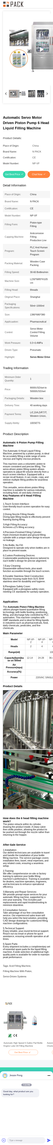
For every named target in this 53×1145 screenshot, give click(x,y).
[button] (7, 1025)
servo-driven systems (14, 976)
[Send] (49, 1140)
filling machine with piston (17, 971)
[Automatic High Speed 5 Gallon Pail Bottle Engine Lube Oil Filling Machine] (23, 1020)
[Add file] (4, 1140)
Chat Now (37, 174)
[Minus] (49, 1075)
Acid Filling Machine (19, 966)
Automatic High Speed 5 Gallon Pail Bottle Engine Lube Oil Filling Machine (23, 1044)
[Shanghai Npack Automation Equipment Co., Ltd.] (13, 4)
